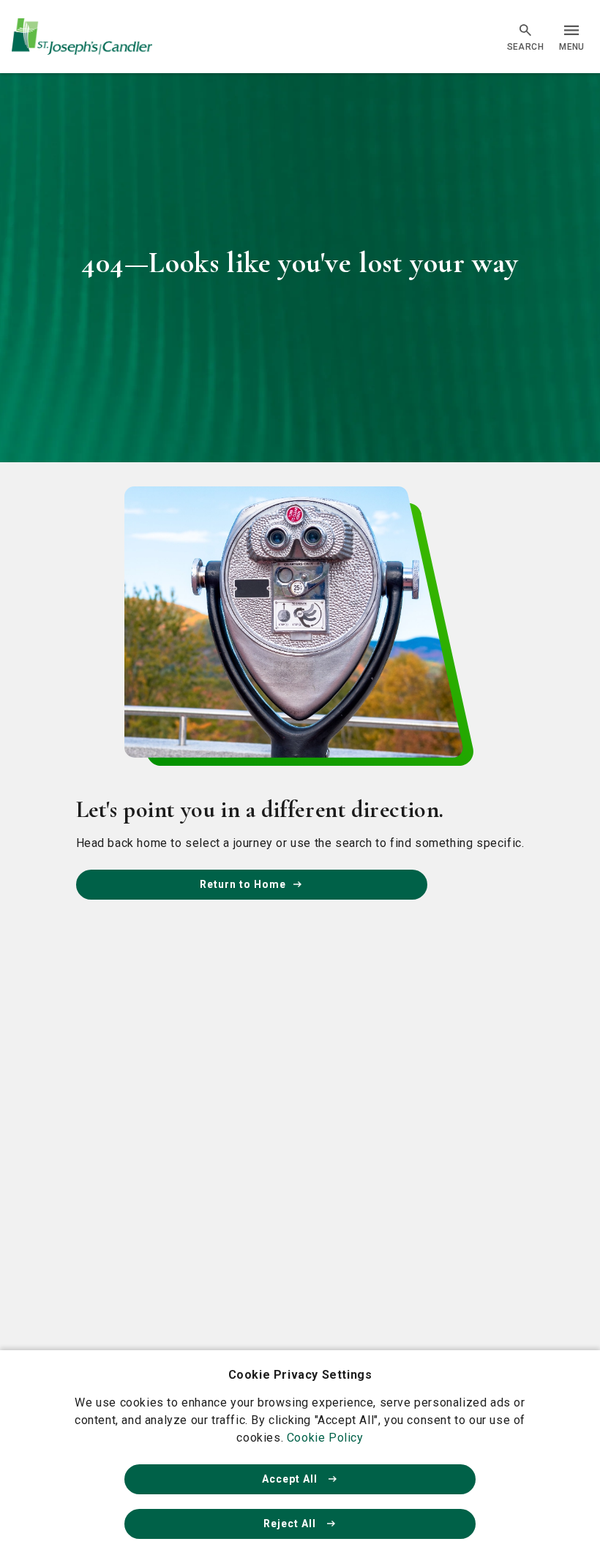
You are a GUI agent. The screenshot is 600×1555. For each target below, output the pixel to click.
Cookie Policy (325, 1438)
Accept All (291, 1479)
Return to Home (243, 884)
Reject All (291, 1523)
